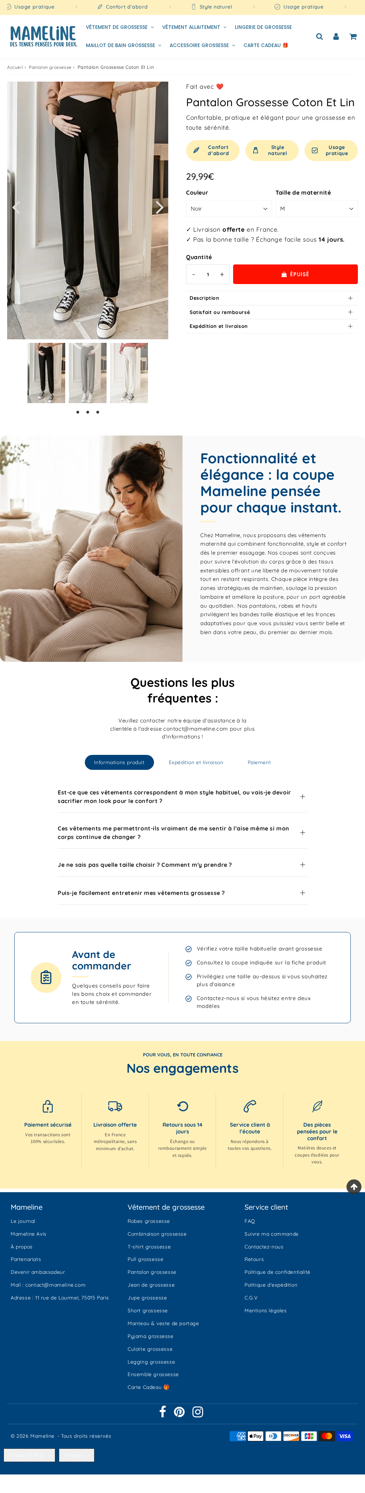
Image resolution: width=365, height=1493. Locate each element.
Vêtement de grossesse (117, 27)
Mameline (42, 1436)
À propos (22, 1247)
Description (204, 298)
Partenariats (26, 1259)
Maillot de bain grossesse (120, 45)
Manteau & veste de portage (163, 1323)
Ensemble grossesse (153, 1374)
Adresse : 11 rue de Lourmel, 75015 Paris (60, 1297)
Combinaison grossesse (157, 1234)
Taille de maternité (303, 192)
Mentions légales (266, 1310)
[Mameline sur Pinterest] (180, 1414)
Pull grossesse (145, 1259)
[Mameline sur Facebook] (163, 1414)
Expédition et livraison (219, 326)
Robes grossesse (149, 1221)
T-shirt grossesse (149, 1247)
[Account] (336, 36)
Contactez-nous (264, 1247)
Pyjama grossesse (151, 1336)
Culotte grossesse (150, 1349)
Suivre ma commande (272, 1234)
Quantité (199, 257)
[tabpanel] (46, 373)
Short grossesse (148, 1310)
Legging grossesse (151, 1362)
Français (74, 1455)
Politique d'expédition (271, 1285)
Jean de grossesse (151, 1285)
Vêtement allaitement (191, 27)
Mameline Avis (29, 1234)
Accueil (15, 67)
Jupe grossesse (147, 1297)
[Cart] (353, 36)
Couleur (197, 192)
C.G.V (251, 1297)
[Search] (320, 36)
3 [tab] (97, 412)
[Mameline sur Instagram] (198, 1414)
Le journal (23, 1221)
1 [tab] (77, 412)
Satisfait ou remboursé (220, 312)
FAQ (250, 1221)
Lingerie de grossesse (263, 27)
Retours (254, 1259)
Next (159, 206)
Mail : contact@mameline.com (48, 1285)
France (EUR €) (26, 1455)
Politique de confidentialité (277, 1272)
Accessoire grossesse (199, 45)
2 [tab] (87, 412)
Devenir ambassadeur (38, 1272)
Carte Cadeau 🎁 (265, 45)
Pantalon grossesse (50, 67)
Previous (15, 206)
